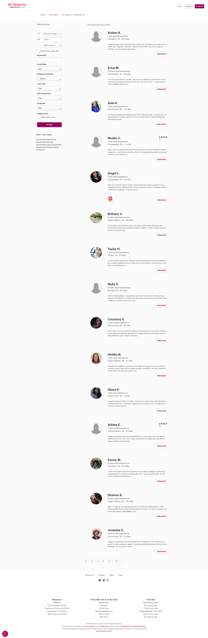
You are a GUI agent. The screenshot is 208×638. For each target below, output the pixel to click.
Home (42, 15)
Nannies (104, 605)
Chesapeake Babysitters (46, 139)
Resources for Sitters (57, 614)
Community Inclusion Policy (57, 608)
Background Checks (45, 74)
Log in (188, 6)
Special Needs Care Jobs (151, 611)
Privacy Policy (104, 626)
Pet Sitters (53, 15)
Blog (112, 575)
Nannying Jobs (151, 605)
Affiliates (57, 602)
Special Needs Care (104, 611)
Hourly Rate (42, 64)
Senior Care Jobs (151, 614)
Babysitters (104, 602)
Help (179, 6)
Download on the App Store (104, 590)
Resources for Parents (57, 611)
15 (116, 561)
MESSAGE (161, 54)
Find (38, 33)
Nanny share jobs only (49, 51)
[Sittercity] (17, 5)
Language (41, 103)
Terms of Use (89, 626)
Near (38, 39)
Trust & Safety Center (57, 605)
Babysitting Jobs (150, 602)
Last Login (41, 84)
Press (120, 575)
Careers (101, 575)
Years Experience (44, 93)
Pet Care (104, 617)
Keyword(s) (41, 55)
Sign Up (199, 6)
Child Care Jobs (151, 608)
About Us (89, 575)
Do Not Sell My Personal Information (133, 626)
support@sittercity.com (104, 631)
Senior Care (104, 614)
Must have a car (48, 117)
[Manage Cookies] (5, 634)
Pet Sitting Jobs (151, 617)
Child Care (104, 608)
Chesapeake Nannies (44, 142)
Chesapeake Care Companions (49, 144)
